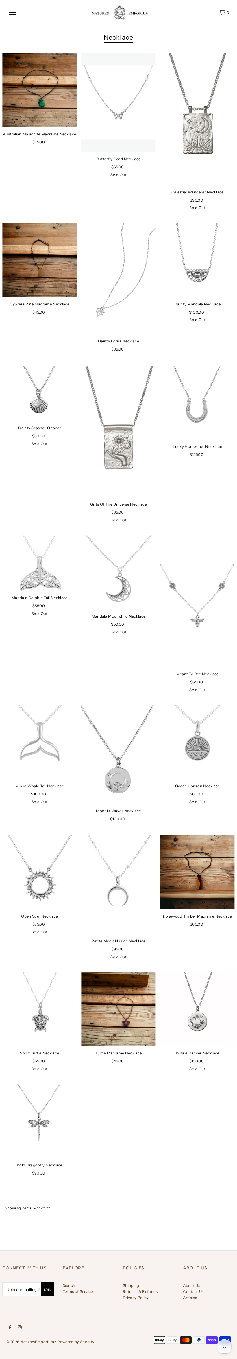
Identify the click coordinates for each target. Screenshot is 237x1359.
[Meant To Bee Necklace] (197, 601)
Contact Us (193, 1291)
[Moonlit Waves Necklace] (118, 754)
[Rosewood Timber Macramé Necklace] (197, 872)
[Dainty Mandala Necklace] (197, 260)
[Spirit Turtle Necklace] (39, 1009)
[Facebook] (10, 1327)
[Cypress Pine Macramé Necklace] (39, 260)
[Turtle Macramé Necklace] (118, 1009)
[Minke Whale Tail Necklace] (39, 742)
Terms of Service (78, 1291)
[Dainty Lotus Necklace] (118, 278)
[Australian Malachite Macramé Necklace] (39, 90)
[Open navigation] (12, 12)
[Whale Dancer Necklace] (197, 1009)
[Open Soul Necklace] (39, 872)
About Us (191, 1285)
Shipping (131, 1285)
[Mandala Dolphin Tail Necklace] (39, 563)
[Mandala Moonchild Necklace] (118, 572)
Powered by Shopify (75, 1341)
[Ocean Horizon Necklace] (197, 742)
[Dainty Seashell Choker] (39, 393)
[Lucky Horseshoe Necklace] (197, 403)
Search (69, 1285)
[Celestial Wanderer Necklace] (197, 119)
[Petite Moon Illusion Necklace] (118, 884)
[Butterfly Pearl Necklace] (118, 102)
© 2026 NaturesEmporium (30, 1341)
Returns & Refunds (140, 1291)
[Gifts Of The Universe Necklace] (118, 431)
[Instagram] (20, 1327)
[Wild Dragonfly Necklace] (39, 1121)
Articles (190, 1297)
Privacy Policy (136, 1297)
